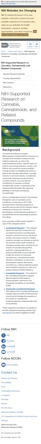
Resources (7, 87)
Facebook (10, 341)
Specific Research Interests (14, 74)
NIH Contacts (8, 82)
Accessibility (6, 382)
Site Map (4, 399)
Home (3, 51)
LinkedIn (9, 346)
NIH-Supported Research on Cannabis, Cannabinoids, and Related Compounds (15, 65)
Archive (4, 403)
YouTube (9, 352)
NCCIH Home (6, 408)
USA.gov (4, 420)
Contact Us (9, 372)
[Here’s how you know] (20, 2)
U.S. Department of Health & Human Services (19, 416)
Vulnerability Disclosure (10, 391)
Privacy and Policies (9, 378)
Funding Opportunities (11, 78)
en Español (5, 395)
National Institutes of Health (12, 412)
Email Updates (12, 365)
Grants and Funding (15, 51)
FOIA (3, 387)
